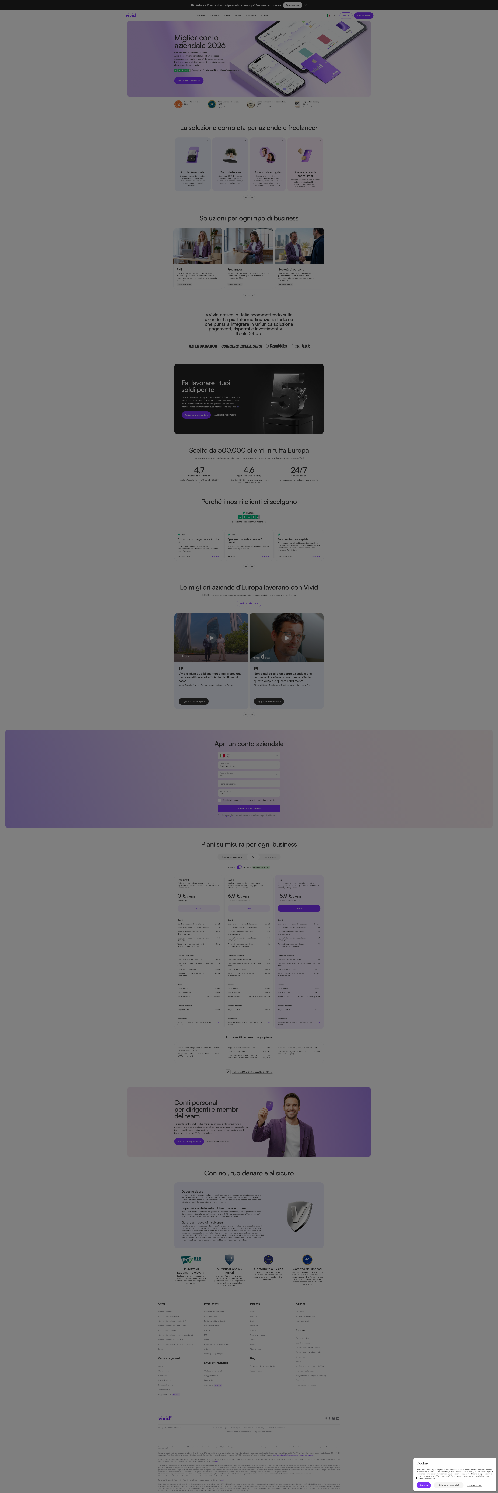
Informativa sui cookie (426, 1478)
